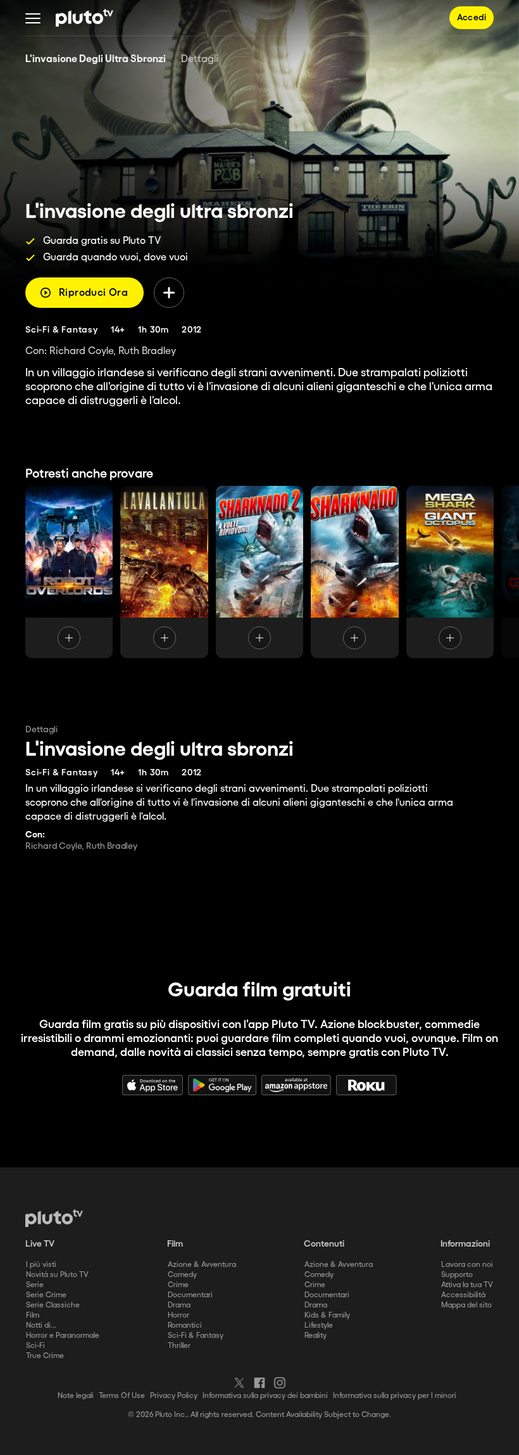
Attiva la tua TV (467, 1285)
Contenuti (324, 1244)
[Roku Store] (366, 1085)
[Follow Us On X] (239, 1382)
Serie (35, 1285)
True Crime (45, 1356)
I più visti (41, 1265)
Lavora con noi (467, 1265)
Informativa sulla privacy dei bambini (265, 1396)
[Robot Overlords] (69, 572)
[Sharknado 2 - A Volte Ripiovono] (259, 572)
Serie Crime (46, 1295)
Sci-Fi (35, 1346)
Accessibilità (463, 1295)
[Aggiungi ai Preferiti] (169, 292)
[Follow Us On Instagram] (279, 1382)
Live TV (39, 1244)
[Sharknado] (354, 572)
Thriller (179, 1346)
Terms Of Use (122, 1396)
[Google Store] (222, 1085)
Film (32, 1315)
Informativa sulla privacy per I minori (394, 1396)
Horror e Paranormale (62, 1335)
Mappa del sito (466, 1305)
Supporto (457, 1275)
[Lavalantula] (164, 572)
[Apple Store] (152, 1085)
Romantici (185, 1325)
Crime (178, 1285)
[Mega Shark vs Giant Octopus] (450, 572)
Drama (179, 1305)
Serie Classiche (53, 1305)
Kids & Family (327, 1315)
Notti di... (41, 1325)
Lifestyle (318, 1325)
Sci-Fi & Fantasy (195, 1335)
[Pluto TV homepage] (54, 1218)
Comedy (182, 1275)
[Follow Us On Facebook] (259, 1382)
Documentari (190, 1295)
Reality (315, 1335)
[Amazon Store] (296, 1085)
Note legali (76, 1396)
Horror (178, 1315)
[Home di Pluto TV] (84, 18)
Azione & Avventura (202, 1265)
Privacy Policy (173, 1396)
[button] (33, 17)
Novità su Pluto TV (57, 1275)
